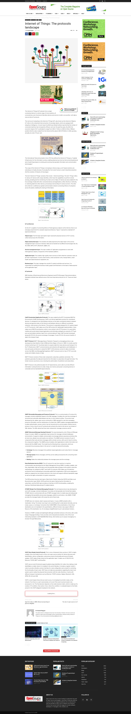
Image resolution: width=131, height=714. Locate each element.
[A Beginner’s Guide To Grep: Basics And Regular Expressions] (85, 133)
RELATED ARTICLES (30, 623)
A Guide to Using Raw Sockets (97, 124)
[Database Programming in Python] (85, 155)
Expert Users (37, 17)
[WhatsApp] (37, 33)
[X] (105, 1)
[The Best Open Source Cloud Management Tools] (102, 194)
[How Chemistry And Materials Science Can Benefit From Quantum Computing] (69, 632)
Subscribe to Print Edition (30, 1)
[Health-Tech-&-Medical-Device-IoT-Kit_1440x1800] (51, 156)
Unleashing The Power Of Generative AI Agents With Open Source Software (88, 93)
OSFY (40, 19)
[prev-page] (26, 645)
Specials (75, 13)
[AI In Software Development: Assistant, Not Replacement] (102, 71)
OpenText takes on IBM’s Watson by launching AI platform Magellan (37, 602)
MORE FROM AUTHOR (42, 623)
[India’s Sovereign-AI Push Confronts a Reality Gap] (102, 79)
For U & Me (29, 13)
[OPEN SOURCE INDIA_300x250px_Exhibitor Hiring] (93, 60)
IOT (37, 19)
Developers (39, 13)
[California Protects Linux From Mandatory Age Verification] (29, 667)
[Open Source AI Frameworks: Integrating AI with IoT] (102, 201)
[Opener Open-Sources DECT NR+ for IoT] (29, 674)
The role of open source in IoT (70, 602)
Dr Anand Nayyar (30, 30)
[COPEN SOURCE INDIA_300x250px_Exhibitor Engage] (93, 37)
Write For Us (38, 1)
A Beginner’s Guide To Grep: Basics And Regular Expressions (97, 133)
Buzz (68, 13)
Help (82, 13)
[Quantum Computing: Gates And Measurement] (33, 632)
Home (26, 17)
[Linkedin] (102, 1)
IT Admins (48, 13)
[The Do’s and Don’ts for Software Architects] (102, 179)
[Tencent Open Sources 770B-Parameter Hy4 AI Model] (29, 682)
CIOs (56, 13)
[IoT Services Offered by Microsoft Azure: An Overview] (102, 208)
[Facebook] (100, 1)
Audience (31, 17)
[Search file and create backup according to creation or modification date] (85, 118)
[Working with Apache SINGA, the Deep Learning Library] (102, 101)
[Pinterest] (33, 33)
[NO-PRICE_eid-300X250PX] (51, 103)
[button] (104, 13)
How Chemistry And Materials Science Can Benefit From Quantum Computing (69, 640)
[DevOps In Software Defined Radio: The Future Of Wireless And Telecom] (51, 632)
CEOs (62, 13)
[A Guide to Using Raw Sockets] (85, 126)
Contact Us (45, 1)
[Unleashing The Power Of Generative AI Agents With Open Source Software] (102, 93)
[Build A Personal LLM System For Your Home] (102, 86)
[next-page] (28, 645)
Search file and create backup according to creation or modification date (97, 118)
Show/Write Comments (51, 651)
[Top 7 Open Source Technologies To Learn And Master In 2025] (102, 186)
